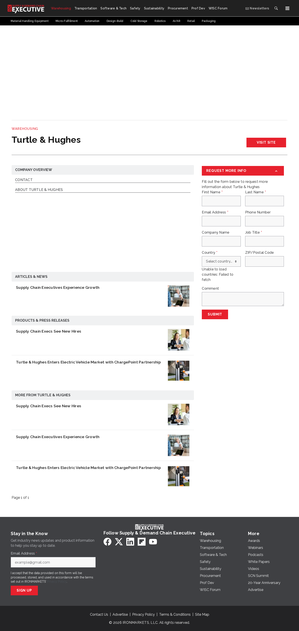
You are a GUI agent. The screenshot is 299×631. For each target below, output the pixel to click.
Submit (215, 314)
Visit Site (266, 142)
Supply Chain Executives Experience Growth (57, 287)
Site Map (202, 614)
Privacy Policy (57, 581)
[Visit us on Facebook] (107, 542)
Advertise (120, 614)
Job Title (253, 232)
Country (209, 252)
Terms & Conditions (175, 614)
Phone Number (258, 212)
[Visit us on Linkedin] (130, 542)
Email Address (215, 212)
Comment (210, 288)
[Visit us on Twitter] (119, 542)
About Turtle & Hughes (39, 190)
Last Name (255, 192)
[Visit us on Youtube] (153, 542)
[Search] (276, 8)
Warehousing (25, 129)
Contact (24, 180)
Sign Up (24, 590)
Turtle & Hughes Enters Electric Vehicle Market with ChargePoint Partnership (88, 362)
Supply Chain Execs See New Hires (48, 331)
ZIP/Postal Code (259, 252)
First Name (212, 192)
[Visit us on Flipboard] (142, 542)
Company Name (215, 232)
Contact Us (99, 614)
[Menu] (287, 8)
